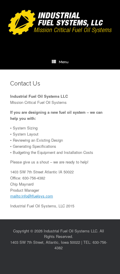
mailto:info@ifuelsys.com (31, 196)
